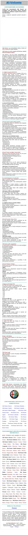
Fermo (4, 470)
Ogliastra (21, 483)
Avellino (9, 446)
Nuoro (16, 483)
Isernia (16, 472)
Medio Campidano (10, 483)
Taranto (4, 480)
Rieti (21, 457)
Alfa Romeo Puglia (13, 419)
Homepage (14, 508)
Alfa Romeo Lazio (15, 412)
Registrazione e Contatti (18, 525)
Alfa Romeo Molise (13, 416)
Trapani (17, 489)
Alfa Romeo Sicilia (13, 421)
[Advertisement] (14, 32)
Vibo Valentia (15, 444)
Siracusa (13, 489)
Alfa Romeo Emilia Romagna (8, 410)
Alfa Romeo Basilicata (19, 406)
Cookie (11, 526)
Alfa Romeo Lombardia (13, 414)
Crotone (24, 441)
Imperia (22, 459)
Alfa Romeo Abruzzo (7, 406)
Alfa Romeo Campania (19, 408)
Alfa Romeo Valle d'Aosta (16, 425)
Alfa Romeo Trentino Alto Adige (15, 423)
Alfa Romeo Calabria (7, 408)
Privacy (16, 526)
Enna (20, 487)
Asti (14, 474)
